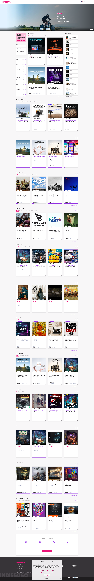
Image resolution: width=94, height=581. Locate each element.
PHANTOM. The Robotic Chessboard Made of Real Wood (70, 123)
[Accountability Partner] (71, 147)
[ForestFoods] (71, 220)
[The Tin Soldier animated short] (23, 292)
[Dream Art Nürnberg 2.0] (39, 220)
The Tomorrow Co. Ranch (22, 230)
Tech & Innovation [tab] (33, 35)
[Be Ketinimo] (55, 292)
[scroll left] (90, 29)
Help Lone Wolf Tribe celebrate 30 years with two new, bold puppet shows (23, 195)
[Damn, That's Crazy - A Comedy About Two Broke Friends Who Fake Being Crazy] (71, 329)
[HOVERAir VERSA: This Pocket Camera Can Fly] (39, 147)
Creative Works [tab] (39, 35)
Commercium (67, 302)
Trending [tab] (17, 355)
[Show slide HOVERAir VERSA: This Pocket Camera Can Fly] (42, 29)
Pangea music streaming (22, 339)
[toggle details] (45, 65)
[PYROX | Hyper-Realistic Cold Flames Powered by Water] (55, 46)
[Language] (82, 1)
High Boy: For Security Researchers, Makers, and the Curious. (53, 88)
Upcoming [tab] (21, 137)
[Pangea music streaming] (23, 329)
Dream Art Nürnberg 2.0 (38, 230)
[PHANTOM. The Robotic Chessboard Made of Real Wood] (71, 111)
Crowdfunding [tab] (26, 137)
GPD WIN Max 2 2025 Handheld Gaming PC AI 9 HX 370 (39, 123)
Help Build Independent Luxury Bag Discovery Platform (54, 340)
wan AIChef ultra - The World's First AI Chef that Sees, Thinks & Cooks (36, 59)
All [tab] (28, 35)
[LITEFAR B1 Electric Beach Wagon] (55, 147)
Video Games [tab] (29, 246)
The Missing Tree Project (38, 302)
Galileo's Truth (36, 411)
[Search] (41, 2)
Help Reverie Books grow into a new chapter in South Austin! (55, 231)
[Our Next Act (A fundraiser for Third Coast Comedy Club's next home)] (39, 184)
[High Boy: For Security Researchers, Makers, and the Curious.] (55, 75)
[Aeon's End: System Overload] (23, 401)
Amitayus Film (36, 339)
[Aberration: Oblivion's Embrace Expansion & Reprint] (23, 256)
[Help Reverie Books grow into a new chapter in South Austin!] (55, 220)
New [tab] (22, 319)
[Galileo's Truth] (39, 401)
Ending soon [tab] (36, 137)
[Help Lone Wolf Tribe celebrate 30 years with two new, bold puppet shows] (23, 184)
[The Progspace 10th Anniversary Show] (55, 401)
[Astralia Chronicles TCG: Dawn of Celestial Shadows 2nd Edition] (71, 256)
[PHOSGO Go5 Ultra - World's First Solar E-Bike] (36, 75)
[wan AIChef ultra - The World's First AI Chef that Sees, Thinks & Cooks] (36, 46)
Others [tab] (33, 246)
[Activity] (84, 2)
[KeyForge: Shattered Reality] (71, 401)
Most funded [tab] (22, 355)
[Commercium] (71, 292)
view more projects (60, 96)
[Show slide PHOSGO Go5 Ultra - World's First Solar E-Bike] (48, 29)
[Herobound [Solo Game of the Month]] (55, 256)
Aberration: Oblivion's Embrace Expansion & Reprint (21, 268)
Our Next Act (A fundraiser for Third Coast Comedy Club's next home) (38, 195)
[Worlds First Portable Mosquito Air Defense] (55, 111)
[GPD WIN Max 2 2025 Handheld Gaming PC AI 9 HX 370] (39, 111)
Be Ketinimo (51, 302)
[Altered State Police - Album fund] (71, 184)
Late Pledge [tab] (31, 137)
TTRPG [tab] (25, 246)
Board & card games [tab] (19, 246)
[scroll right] (92, 29)
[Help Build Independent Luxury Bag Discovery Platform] (55, 329)
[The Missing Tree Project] (39, 292)
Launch (20, 40)
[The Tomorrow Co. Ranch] (23, 220)
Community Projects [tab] (33, 101)
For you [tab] (17, 137)
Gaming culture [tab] (40, 101)
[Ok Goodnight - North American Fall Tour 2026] (55, 184)
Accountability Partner (70, 157)
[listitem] (21, 59)
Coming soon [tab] (18, 319)
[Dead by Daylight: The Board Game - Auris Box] (39, 256)
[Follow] (18, 299)
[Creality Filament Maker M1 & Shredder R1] (23, 111)
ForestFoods (67, 230)
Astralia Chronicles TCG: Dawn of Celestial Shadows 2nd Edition (71, 268)
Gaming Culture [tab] (45, 35)
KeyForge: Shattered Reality (71, 411)
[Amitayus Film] (39, 329)
